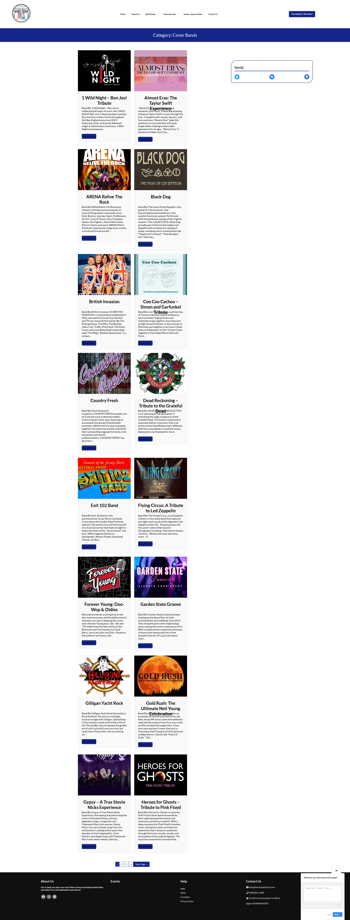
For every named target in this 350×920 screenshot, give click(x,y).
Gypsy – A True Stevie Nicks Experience (104, 804)
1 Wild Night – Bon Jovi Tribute (104, 100)
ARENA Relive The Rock (104, 199)
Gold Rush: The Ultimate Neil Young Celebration (160, 708)
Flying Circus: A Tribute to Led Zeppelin (160, 508)
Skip (329, 914)
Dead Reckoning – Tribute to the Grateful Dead (160, 406)
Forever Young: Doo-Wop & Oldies (104, 606)
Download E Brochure (302, 14)
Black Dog (161, 196)
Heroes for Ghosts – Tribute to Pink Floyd (161, 804)
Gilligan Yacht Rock (104, 703)
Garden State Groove (160, 604)
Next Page (141, 864)
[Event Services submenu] (178, 14)
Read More (89, 137)
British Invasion (104, 301)
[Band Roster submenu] (158, 14)
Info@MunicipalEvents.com (262, 887)
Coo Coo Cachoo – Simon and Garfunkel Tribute (160, 307)
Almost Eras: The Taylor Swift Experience (160, 103)
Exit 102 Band (104, 505)
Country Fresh (104, 400)
